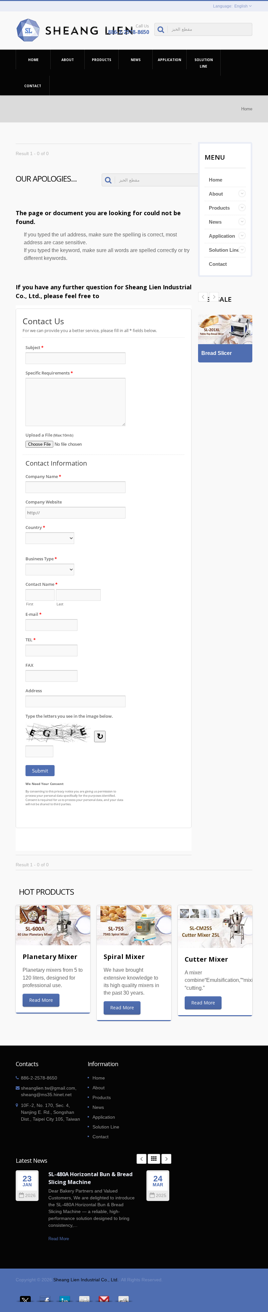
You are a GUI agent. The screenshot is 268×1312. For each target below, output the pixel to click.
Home (33, 59)
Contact (32, 86)
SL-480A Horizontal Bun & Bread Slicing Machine (90, 1178)
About (67, 59)
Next (203, 297)
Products (101, 59)
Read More (41, 1000)
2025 (161, 1195)
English (241, 6)
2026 (30, 1195)
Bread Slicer (216, 353)
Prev (214, 297)
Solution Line (203, 63)
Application (169, 59)
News (136, 59)
